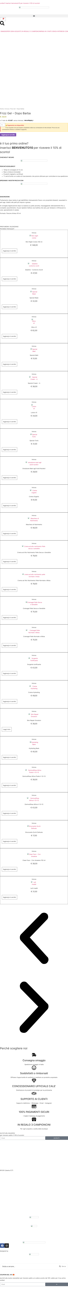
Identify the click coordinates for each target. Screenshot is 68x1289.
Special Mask (34, 298)
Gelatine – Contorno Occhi (34, 270)
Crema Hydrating (34, 692)
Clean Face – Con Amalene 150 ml (34, 860)
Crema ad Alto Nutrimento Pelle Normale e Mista (34, 580)
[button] (34, 15)
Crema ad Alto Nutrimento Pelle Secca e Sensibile (34, 552)
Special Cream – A (34, 383)
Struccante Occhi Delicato (34, 832)
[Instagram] (6, 1245)
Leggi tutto (6, 729)
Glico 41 (34, 327)
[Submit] (56, 1284)
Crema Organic (34, 496)
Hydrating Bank (34, 748)
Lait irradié (34, 888)
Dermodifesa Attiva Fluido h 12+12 (34, 776)
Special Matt (34, 355)
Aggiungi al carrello (8, 135)
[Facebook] (2, 1245)
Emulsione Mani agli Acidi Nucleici (34, 468)
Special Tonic (34, 440)
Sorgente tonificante (34, 664)
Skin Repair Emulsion (34, 720)
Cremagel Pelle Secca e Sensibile (34, 608)
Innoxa (7, 109)
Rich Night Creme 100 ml (34, 242)
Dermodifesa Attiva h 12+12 (34, 804)
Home (2, 109)
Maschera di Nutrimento (34, 524)
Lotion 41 (34, 412)
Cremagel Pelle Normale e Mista (34, 636)
